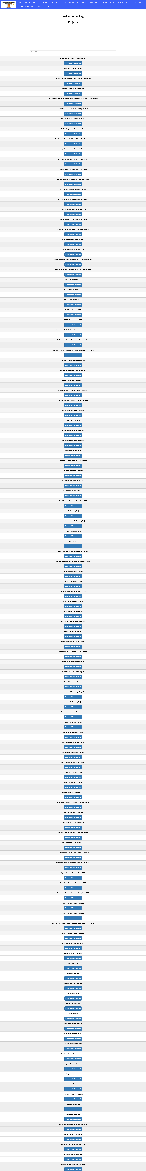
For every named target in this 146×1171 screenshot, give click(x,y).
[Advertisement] (73, 36)
